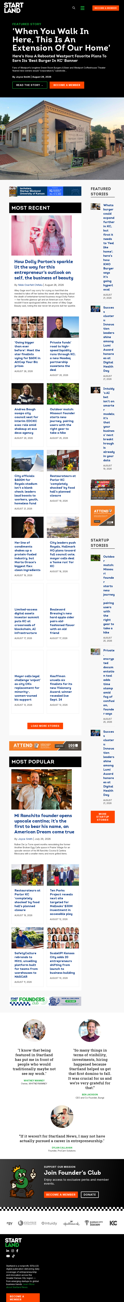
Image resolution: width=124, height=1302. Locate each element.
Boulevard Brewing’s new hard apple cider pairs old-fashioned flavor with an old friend (62, 621)
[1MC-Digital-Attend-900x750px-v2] (103, 515)
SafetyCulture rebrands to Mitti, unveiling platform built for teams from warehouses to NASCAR (26, 965)
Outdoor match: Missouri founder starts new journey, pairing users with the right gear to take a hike (62, 421)
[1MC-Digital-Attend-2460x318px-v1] (45, 745)
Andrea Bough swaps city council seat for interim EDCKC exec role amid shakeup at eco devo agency (26, 421)
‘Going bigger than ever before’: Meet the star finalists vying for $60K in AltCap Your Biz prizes (27, 354)
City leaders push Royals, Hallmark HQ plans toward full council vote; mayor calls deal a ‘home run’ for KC (63, 554)
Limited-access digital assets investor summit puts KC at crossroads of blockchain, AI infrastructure (27, 621)
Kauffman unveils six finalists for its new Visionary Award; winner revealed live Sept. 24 (61, 688)
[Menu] (82, 8)
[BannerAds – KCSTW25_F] (45, 191)
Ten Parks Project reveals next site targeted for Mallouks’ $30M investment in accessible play (61, 902)
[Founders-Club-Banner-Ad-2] (45, 1001)
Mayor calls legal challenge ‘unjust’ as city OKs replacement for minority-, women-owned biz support (28, 688)
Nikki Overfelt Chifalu (30, 284)
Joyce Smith (25, 838)
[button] (74, 8)
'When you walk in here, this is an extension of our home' (61, 40)
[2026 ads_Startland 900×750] (103, 489)
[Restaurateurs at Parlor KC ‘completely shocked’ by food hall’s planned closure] (63, 460)
